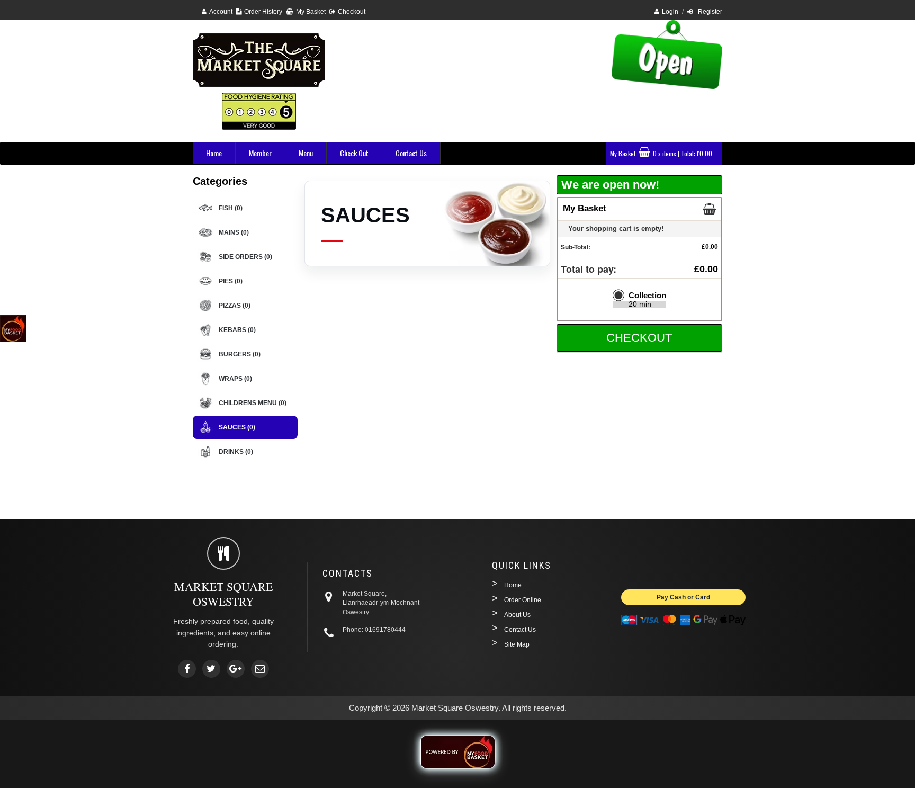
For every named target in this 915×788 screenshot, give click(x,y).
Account (220, 11)
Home (214, 152)
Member (260, 152)
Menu (306, 152)
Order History (263, 11)
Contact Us (411, 152)
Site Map (517, 644)
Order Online (522, 600)
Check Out (354, 152)
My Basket (311, 11)
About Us (517, 615)
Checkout (351, 11)
